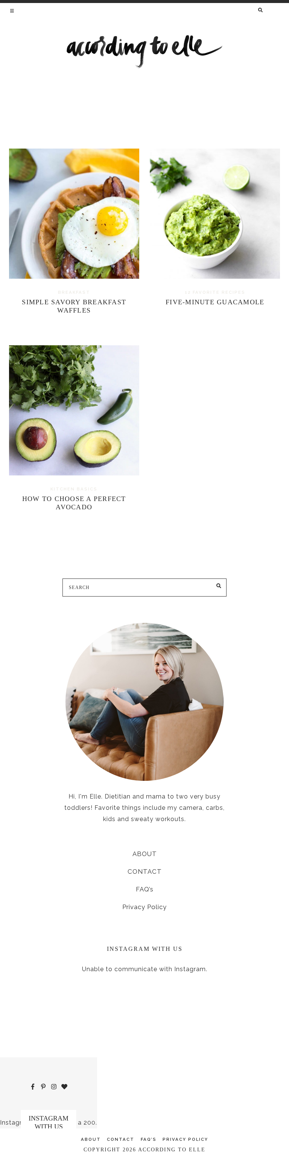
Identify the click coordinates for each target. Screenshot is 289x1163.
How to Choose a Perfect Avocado (74, 503)
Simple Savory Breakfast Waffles (74, 306)
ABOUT (144, 854)
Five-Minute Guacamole (215, 302)
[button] (13, 10)
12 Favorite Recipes (215, 292)
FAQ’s (145, 889)
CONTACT (145, 871)
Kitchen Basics (73, 489)
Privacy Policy (144, 907)
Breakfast (74, 292)
